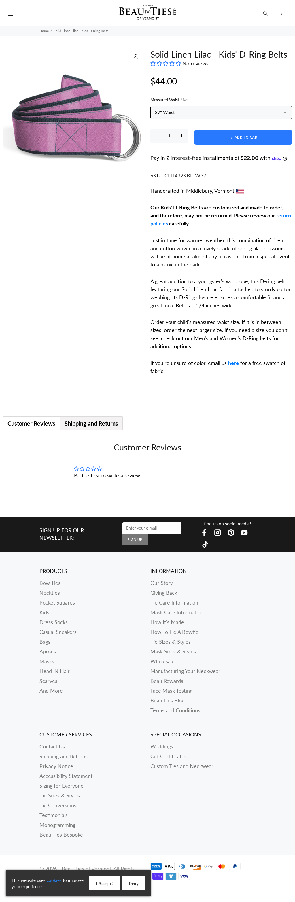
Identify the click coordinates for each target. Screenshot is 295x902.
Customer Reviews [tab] (31, 423)
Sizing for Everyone (61, 785)
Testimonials (53, 815)
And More (51, 690)
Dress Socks (53, 622)
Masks (46, 661)
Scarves (48, 681)
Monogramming (57, 825)
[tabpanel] (147, 464)
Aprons (47, 651)
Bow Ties (49, 583)
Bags (44, 641)
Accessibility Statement (65, 776)
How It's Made (167, 622)
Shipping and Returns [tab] (91, 423)
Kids (44, 612)
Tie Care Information (174, 602)
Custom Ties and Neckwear (181, 766)
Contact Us (52, 746)
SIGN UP (135, 540)
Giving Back (163, 593)
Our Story (161, 583)
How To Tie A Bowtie (174, 632)
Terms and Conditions (175, 710)
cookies (54, 880)
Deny (134, 884)
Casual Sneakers (58, 632)
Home (44, 31)
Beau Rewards (166, 681)
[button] (166, 63)
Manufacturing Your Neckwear (185, 671)
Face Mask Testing (171, 690)
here (233, 363)
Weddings (161, 746)
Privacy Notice (56, 766)
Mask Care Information (176, 612)
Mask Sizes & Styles (173, 651)
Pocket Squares (57, 602)
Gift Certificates (168, 756)
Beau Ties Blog (167, 700)
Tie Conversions (57, 805)
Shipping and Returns (63, 756)
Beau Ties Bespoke (61, 834)
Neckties (49, 593)
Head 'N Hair (54, 671)
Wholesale (162, 661)
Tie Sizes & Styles (170, 641)
